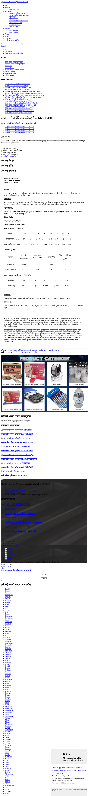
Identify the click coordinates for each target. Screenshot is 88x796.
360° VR (8, 38)
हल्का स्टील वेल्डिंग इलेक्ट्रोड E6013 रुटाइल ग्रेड (19, 459)
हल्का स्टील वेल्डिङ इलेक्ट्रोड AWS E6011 (19, 109)
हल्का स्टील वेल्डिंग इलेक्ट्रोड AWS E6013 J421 (20, 105)
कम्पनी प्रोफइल (10, 543)
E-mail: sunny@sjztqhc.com (14, 489)
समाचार (7, 28)
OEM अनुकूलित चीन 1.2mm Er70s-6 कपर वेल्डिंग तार (22, 352)
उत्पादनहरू (8, 11)
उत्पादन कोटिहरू (10, 541)
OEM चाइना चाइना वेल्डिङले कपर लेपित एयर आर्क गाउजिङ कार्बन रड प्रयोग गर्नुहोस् (33, 350)
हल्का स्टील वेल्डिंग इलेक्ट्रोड (18, 13)
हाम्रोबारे (8, 7)
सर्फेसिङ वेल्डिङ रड (15, 23)
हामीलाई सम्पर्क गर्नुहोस (12, 40)
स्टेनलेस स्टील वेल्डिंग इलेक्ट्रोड (19, 15)
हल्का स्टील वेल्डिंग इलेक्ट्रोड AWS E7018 (18, 101)
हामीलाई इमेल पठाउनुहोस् (8, 156)
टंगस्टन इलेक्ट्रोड (14, 25)
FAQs (7, 36)
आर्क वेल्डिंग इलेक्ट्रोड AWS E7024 (14, 475)
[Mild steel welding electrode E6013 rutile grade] (17, 455)
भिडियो (7, 34)
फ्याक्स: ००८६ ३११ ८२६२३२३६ (15, 493)
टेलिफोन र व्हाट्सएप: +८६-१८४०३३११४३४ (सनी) (20, 491)
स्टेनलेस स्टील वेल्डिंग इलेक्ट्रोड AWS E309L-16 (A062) (23, 97)
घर (6, 5)
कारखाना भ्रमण (14, 9)
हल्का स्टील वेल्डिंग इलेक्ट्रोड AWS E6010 (18, 113)
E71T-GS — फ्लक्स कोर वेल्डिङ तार (16, 86)
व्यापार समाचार (13, 32)
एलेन (2, 568)
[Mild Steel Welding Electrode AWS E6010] (15, 446)
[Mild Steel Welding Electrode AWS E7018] (15, 463)
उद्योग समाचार (13, 30)
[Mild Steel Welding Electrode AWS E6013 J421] (17, 430)
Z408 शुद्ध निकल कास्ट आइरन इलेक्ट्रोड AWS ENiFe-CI (23, 93)
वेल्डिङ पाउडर (13, 19)
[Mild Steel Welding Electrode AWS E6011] (15, 438)
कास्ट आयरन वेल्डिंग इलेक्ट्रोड (18, 21)
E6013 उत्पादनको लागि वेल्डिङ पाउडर (17, 89)
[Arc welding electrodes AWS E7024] (13, 471)
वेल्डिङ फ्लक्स (13, 27)
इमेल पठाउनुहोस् (6, 566)
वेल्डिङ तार (12, 17)
